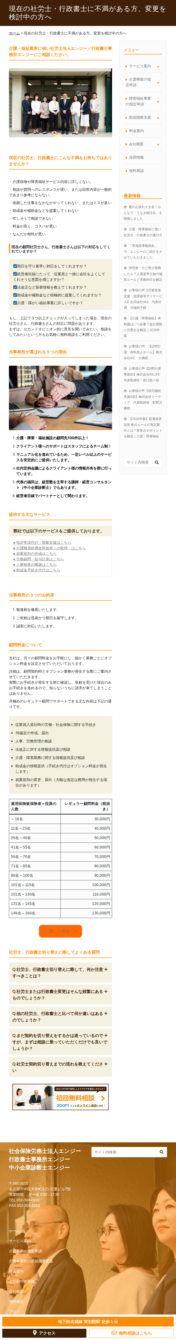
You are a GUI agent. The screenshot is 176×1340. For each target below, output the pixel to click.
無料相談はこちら (135, 1333)
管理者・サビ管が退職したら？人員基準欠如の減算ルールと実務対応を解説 (143, 274)
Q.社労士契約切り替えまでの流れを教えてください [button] (57, 1067)
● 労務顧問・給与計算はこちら (38, 559)
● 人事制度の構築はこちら (35, 565)
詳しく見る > (60, 931)
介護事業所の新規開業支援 (31, 1261)
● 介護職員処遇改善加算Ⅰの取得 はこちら (49, 548)
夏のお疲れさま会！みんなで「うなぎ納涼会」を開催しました (143, 213)
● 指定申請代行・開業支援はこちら (42, 543)
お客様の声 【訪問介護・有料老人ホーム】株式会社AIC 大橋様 (143, 352)
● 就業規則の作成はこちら (35, 554)
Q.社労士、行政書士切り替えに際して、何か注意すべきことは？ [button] (57, 972)
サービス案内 (20, 1241)
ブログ (14, 1312)
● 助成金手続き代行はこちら (36, 570)
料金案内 (136, 130)
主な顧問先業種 (22, 1281)
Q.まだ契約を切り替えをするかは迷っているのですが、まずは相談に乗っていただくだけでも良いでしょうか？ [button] (59, 1042)
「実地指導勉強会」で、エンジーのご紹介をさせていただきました (143, 251)
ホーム (14, 1231)
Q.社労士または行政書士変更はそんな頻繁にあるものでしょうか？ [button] (57, 994)
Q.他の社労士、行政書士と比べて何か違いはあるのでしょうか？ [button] (57, 1017)
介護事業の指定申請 (25, 1251)
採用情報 (136, 157)
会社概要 (16, 1291)
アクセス (47, 1333)
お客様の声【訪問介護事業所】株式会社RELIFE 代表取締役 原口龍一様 (143, 374)
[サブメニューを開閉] (158, 66)
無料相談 (136, 170)
